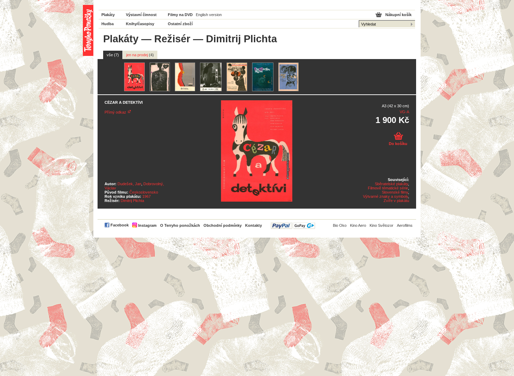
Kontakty (253, 225)
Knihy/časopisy (140, 24)
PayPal (293, 225)
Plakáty (108, 15)
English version (209, 15)
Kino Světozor (381, 225)
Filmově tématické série (388, 188)
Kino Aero (358, 225)
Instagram (147, 225)
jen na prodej (140, 55)
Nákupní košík (398, 15)
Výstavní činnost (141, 15)
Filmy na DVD (180, 15)
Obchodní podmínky (223, 225)
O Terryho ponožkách (180, 225)
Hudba (107, 24)
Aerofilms (405, 225)
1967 (146, 196)
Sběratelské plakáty (391, 184)
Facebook (119, 225)
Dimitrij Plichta (132, 200)
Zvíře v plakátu (396, 200)
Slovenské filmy (395, 192)
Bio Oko (340, 225)
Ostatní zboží (180, 24)
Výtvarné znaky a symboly (385, 196)
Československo (143, 192)
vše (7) (113, 55)
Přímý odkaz (115, 112)
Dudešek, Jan (129, 184)
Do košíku (398, 144)
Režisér (172, 38)
